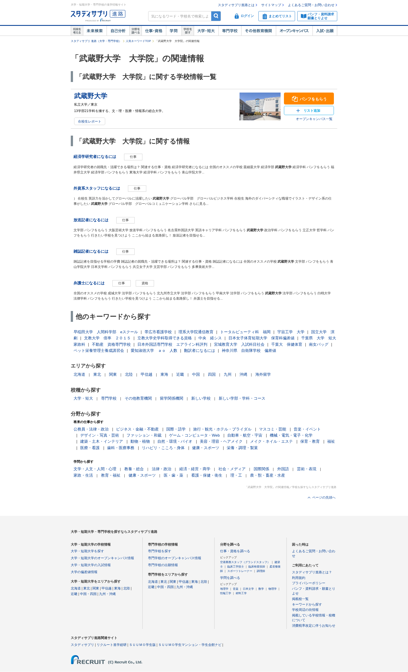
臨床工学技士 (235, 566)
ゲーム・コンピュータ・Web (194, 435)
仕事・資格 (154, 31)
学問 (174, 31)
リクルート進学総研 (112, 645)
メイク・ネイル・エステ (271, 441)
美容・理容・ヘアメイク (221, 441)
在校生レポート (89, 121)
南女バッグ (318, 344)
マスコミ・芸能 (272, 429)
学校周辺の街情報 (305, 610)
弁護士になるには (89, 283)
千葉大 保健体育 (286, 344)
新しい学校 (201, 398)
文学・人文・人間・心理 (95, 469)
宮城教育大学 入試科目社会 (239, 344)
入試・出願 (325, 31)
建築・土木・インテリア (101, 441)
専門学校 (229, 31)
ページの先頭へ (324, 497)
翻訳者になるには (199, 350)
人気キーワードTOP (138, 41)
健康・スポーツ (205, 447)
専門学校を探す (159, 551)
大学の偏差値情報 (84, 572)
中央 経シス (210, 338)
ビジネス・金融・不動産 (137, 429)
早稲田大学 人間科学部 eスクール (106, 332)
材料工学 (241, 593)
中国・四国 (88, 594)
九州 (227, 374)
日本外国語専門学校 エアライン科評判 (172, 344)
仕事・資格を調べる (235, 551)
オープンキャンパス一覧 (314, 119)
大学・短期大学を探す (87, 551)
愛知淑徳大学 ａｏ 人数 (154, 350)
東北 (97, 374)
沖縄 (243, 374)
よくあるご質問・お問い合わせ (311, 5)
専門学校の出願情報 (163, 565)
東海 (164, 374)
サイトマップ (271, 5)
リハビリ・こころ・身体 (163, 447)
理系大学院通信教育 (195, 332)
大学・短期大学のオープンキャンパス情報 (102, 558)
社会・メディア (232, 469)
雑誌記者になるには (91, 251)
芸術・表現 (306, 469)
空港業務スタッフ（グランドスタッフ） (245, 562)
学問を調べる (230, 578)
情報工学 (225, 593)
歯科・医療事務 (120, 447)
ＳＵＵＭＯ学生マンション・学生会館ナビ (189, 645)
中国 (196, 374)
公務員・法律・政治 (91, 429)
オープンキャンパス (294, 31)
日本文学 (248, 588)
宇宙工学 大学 (290, 332)
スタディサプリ (82, 645)
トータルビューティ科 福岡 (245, 332)
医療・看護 (90, 447)
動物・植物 (140, 441)
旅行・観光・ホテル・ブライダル (222, 429)
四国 (212, 374)
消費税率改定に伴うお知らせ (313, 626)
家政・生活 (83, 475)
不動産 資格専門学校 (111, 344)
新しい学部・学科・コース (242, 398)
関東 (113, 374)
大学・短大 (206, 31)
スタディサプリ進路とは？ (312, 572)
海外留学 (263, 374)
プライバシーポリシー (308, 583)
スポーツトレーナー (239, 571)
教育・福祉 (110, 475)
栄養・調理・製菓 (242, 447)
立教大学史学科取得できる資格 (164, 338)
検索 (216, 16)
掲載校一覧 (300, 599)
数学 (261, 588)
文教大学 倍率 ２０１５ (107, 338)
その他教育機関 (258, 31)
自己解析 (118, 31)
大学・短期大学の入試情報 (91, 565)
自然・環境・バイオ (174, 441)
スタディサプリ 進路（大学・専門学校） (96, 41)
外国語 (283, 469)
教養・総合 (134, 469)
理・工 (236, 475)
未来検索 (95, 31)
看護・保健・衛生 (206, 475)
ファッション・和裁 (144, 435)
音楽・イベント (307, 429)
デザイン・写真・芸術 (99, 435)
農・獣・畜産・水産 (267, 475)
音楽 (235, 588)
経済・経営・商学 (194, 469)
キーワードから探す (307, 604)
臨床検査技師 (256, 566)
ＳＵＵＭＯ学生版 (142, 645)
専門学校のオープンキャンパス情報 (174, 558)
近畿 (180, 374)
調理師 (261, 571)
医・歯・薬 (173, 475)
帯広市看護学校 (158, 332)
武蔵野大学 (90, 95)
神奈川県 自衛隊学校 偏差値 (249, 350)
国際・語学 (176, 429)
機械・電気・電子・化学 (291, 435)
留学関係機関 (171, 398)
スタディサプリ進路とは (236, 5)
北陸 (129, 374)
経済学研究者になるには (95, 156)
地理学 (224, 588)
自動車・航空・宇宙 (244, 435)
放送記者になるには (91, 220)
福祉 (331, 441)
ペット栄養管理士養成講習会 (99, 350)
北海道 (79, 374)
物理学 (272, 588)
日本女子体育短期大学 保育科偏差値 (261, 338)
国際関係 (261, 469)
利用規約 (298, 578)
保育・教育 (310, 441)
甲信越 (146, 374)
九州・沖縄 (107, 594)
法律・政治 (161, 469)
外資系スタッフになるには (97, 188)
